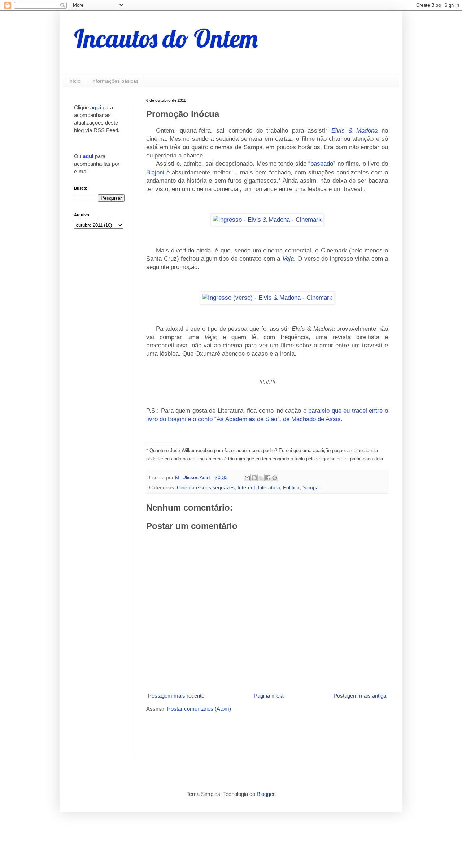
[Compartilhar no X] (261, 477)
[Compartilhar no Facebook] (267, 477)
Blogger (265, 794)
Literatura (269, 487)
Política (291, 487)
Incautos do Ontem (166, 38)
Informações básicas (115, 81)
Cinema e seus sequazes (206, 487)
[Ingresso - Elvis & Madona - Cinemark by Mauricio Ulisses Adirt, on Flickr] (267, 219)
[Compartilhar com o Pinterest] (274, 477)
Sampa (310, 487)
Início (74, 81)
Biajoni (155, 172)
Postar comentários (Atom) (199, 709)
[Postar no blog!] (254, 477)
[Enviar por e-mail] (247, 477)
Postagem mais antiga (360, 696)
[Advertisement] (230, 734)
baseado (321, 163)
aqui (95, 107)
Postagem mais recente (176, 696)
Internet (246, 487)
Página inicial (269, 696)
